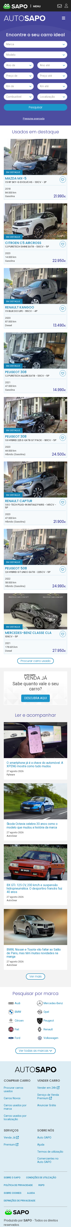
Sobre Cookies (12, 1193)
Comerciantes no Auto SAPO (48, 1160)
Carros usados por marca (15, 1107)
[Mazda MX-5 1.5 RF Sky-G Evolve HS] (35, 157)
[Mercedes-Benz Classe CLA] (35, 611)
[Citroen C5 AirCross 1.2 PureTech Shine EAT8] (35, 221)
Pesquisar (35, 107)
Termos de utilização (50, 1151)
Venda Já (10, 1137)
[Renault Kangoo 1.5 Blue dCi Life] (35, 286)
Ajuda (40, 1144)
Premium (10, 1144)
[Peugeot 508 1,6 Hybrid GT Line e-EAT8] (35, 547)
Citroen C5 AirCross (27, 244)
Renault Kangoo (21, 309)
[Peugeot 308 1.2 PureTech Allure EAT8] (35, 351)
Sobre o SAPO (12, 1177)
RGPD (41, 1185)
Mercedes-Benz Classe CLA (28, 634)
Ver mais (35, 976)
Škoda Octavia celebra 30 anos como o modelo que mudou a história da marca (32, 825)
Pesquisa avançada (33, 118)
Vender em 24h (47, 1087)
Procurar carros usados (13, 1089)
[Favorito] (63, 179)
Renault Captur (30, 504)
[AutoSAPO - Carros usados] (24, 18)
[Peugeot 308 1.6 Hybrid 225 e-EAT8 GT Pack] (35, 415)
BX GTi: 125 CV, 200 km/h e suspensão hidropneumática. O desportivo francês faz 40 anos (34, 888)
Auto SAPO (44, 1137)
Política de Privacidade (18, 1185)
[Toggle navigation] (63, 18)
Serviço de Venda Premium (48, 1096)
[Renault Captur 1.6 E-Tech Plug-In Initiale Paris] (35, 479)
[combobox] (35, 44)
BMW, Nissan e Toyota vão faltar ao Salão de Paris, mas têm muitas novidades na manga (34, 953)
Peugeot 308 (27, 373)
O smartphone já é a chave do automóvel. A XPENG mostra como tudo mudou (35, 764)
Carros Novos (12, 1098)
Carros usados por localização (15, 1117)
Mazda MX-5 (26, 180)
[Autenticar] (59, 6)
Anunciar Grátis (46, 1105)
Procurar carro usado (36, 661)
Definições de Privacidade (19, 1200)
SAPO (17, 1212)
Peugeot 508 (28, 570)
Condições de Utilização (41, 1177)
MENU (37, 6)
